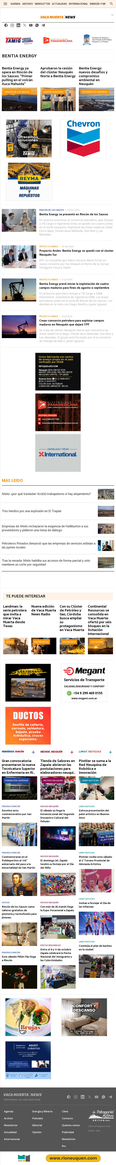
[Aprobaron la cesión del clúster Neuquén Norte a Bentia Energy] (58, 88)
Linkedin (18, 26)
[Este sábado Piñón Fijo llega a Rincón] (19, 966)
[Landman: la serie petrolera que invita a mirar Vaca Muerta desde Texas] (15, 638)
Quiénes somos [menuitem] (71, 1125)
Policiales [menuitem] (37, 1118)
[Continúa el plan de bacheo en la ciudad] (96, 955)
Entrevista (69, 641)
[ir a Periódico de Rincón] (13, 752)
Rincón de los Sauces (17, 91)
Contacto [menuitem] (67, 1118)
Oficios (6, 903)
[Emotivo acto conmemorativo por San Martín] (19, 823)
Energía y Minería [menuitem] (101, 3)
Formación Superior (16, 780)
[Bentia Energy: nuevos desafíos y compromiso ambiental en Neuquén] (96, 88)
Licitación (97, 641)
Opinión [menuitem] (37, 1132)
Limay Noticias (90, 780)
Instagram (12, 26)
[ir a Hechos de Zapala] (51, 752)
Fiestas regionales (50, 945)
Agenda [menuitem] (15, 3)
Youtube (31, 26)
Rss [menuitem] (64, 1146)
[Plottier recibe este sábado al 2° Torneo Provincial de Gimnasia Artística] (96, 870)
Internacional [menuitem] (78, 3)
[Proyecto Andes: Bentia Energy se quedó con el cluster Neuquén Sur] (19, 246)
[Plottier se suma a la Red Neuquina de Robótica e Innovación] (96, 777)
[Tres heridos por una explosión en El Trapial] (106, 506)
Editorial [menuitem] (37, 1125)
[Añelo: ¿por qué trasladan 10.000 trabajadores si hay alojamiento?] (106, 489)
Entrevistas (41, 641)
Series (9, 641)
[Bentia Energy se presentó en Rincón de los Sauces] (19, 209)
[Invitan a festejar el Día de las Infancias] (96, 912)
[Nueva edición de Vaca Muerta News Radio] (43, 638)
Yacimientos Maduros (94, 91)
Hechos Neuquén (53, 780)
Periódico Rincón (11, 806)
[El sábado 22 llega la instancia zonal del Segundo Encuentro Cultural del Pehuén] (58, 827)
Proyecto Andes (48, 246)
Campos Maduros (53, 91)
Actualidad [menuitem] (59, 3)
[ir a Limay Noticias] (90, 752)
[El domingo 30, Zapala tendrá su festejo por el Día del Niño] (58, 873)
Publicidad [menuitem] (68, 1132)
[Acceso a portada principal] (58, 17)
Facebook (6, 26)
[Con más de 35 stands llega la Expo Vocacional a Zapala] (58, 916)
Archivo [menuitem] (27, 3)
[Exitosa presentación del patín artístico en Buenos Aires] (96, 823)
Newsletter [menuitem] (42, 3)
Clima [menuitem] (65, 1111)
